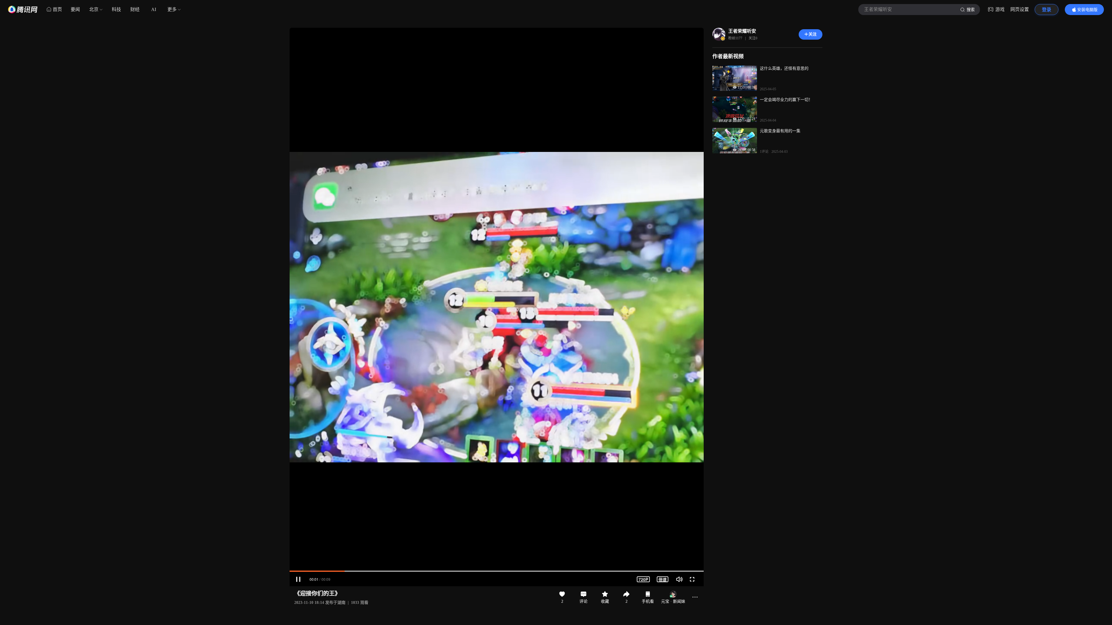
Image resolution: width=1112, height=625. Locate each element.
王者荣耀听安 (742, 31)
